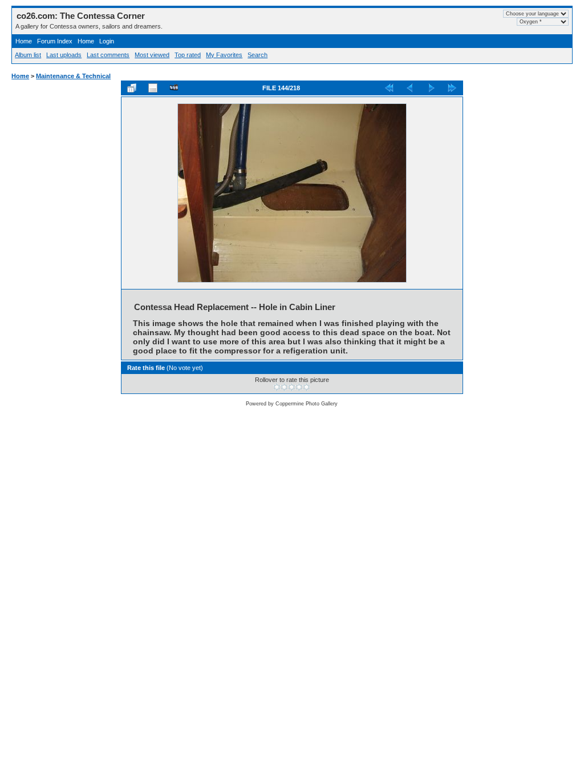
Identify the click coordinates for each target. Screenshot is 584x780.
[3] (291, 387)
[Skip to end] (452, 88)
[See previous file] (410, 88)
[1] (277, 387)
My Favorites (224, 54)
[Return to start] (389, 88)
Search (257, 54)
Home (23, 41)
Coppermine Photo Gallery (306, 404)
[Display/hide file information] (153, 88)
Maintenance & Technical (73, 76)
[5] (306, 387)
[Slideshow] (174, 88)
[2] (284, 387)
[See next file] (431, 88)
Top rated (188, 54)
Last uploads (64, 54)
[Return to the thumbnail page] (131, 88)
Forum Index (54, 41)
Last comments (108, 54)
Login (106, 41)
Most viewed (152, 54)
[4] (299, 387)
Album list (28, 54)
